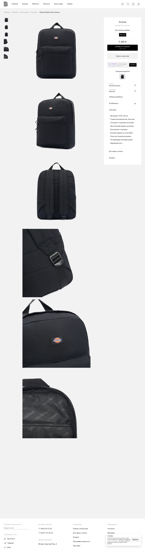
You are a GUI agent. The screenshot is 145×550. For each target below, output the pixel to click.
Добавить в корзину (122, 47)
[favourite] (122, 4)
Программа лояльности (81, 541)
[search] (128, 4)
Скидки (69, 4)
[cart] (133, 4)
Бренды (25, 4)
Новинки (15, 4)
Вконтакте (11, 539)
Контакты (111, 529)
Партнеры (76, 546)
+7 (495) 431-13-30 (45, 529)
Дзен (9, 547)
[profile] (138, 4)
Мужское (35, 4)
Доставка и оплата (80, 533)
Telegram (10, 543)
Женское (46, 4)
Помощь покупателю (80, 529)
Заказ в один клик (122, 56)
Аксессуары (58, 4)
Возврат (76, 537)
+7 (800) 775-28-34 (45, 533)
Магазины (111, 533)
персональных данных (113, 540)
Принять (135, 539)
